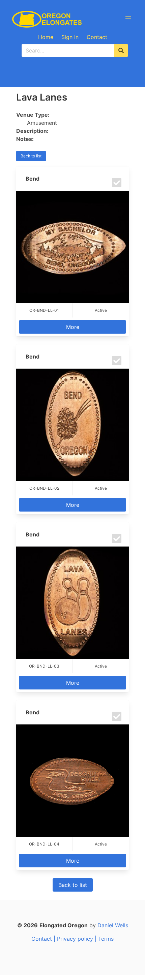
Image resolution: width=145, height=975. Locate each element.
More (72, 327)
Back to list (31, 155)
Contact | (44, 938)
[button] (128, 17)
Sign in (70, 37)
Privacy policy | (77, 938)
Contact (97, 37)
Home (45, 37)
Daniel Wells (112, 925)
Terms (106, 938)
